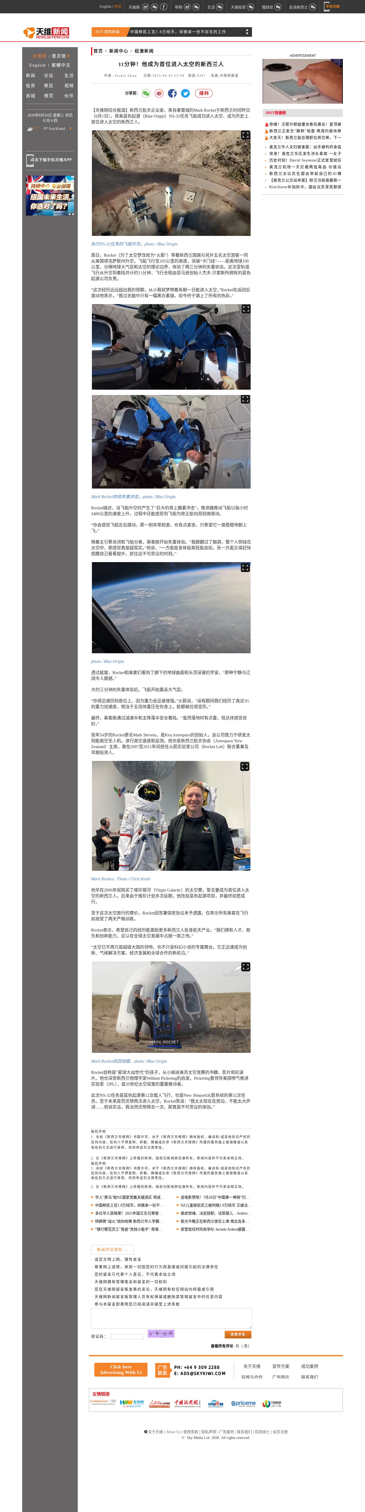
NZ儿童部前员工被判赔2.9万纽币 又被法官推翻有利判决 (216, 1205)
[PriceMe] (243, 1404)
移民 (49, 85)
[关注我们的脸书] (164, 7)
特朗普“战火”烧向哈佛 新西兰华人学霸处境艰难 (130, 1221)
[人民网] (159, 1404)
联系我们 (309, 1377)
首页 (98, 51)
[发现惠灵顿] (313, 7)
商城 (31, 96)
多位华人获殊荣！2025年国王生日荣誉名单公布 (130, 1213)
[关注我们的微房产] (251, 7)
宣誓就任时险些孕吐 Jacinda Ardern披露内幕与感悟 (216, 1229)
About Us (173, 1432)
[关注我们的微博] (146, 7)
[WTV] (271, 1404)
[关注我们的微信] (155, 7)
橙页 (49, 96)
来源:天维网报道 (225, 76)
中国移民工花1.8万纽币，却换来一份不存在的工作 (130, 1205)
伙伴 (69, 96)
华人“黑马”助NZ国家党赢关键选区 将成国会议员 (130, 1197)
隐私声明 (208, 1432)
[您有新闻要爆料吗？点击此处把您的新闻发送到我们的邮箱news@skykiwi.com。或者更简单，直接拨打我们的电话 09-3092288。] (204, 93)
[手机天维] (332, 7)
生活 (69, 75)
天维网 (134, 7)
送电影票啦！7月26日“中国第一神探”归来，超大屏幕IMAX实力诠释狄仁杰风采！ (216, 1197)
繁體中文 (61, 65)
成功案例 (309, 1366)
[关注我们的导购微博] (187, 7)
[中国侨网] (215, 1404)
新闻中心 (119, 51)
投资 (31, 85)
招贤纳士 (262, 1432)
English (105, 7)
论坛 (49, 75)
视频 (69, 85)
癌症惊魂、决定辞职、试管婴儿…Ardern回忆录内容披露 (216, 1213)
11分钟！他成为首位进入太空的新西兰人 (169, 32)
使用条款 (190, 1432)
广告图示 (280, 1377)
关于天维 (252, 1366)
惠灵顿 (59, 56)
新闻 (31, 75)
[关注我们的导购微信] (278, 7)
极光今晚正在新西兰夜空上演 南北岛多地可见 (216, 1221)
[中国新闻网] (187, 1404)
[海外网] (131, 1404)
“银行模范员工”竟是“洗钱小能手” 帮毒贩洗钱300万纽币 (130, 1229)
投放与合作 (252, 1377)
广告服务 (226, 1432)
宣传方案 (280, 1366)
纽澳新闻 (144, 51)
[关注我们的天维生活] (220, 7)
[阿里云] (103, 1402)
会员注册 (280, 1432)
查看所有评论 (222, 1346)
